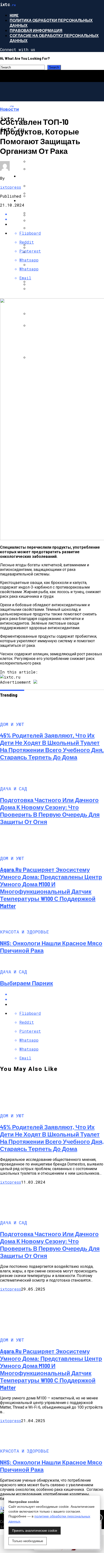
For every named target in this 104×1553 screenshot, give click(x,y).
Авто (23, 176)
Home (14, 15)
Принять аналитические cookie (34, 1530)
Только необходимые (27, 1541)
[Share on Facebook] (57, 994)
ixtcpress (10, 187)
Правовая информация (36, 30)
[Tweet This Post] (57, 999)
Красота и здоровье (40, 200)
